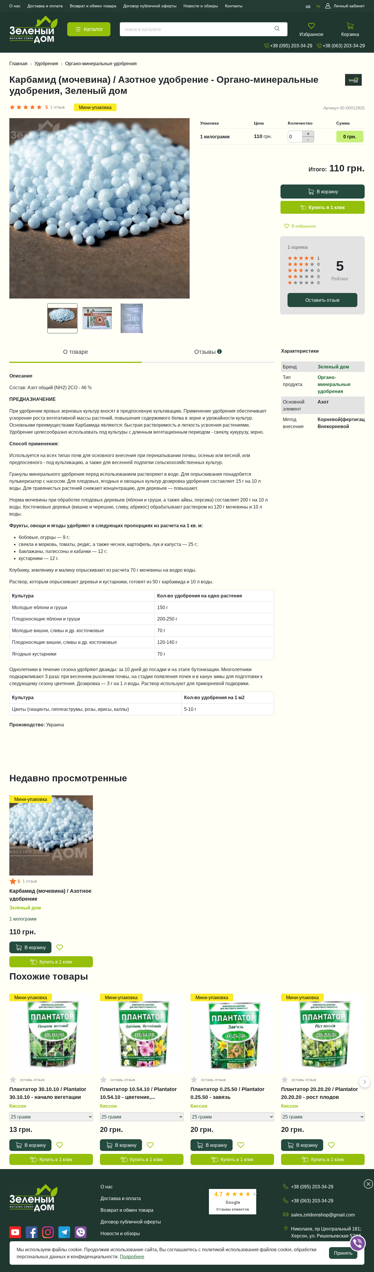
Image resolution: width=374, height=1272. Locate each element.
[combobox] (204, 29)
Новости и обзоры (120, 1233)
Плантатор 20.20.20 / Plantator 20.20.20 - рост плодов (319, 1093)
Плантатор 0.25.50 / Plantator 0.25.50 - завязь (227, 1093)
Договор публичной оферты (131, 1221)
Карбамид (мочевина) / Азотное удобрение (50, 894)
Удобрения (46, 63)
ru (318, 6)
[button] (364, 1082)
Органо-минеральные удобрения (101, 63)
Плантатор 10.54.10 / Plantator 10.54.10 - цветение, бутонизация (138, 1093)
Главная (18, 63)
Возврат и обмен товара (127, 1210)
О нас (107, 1186)
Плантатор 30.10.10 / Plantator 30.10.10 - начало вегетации (47, 1093)
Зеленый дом (333, 366)
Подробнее (132, 1256)
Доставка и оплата (121, 1198)
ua (308, 6)
